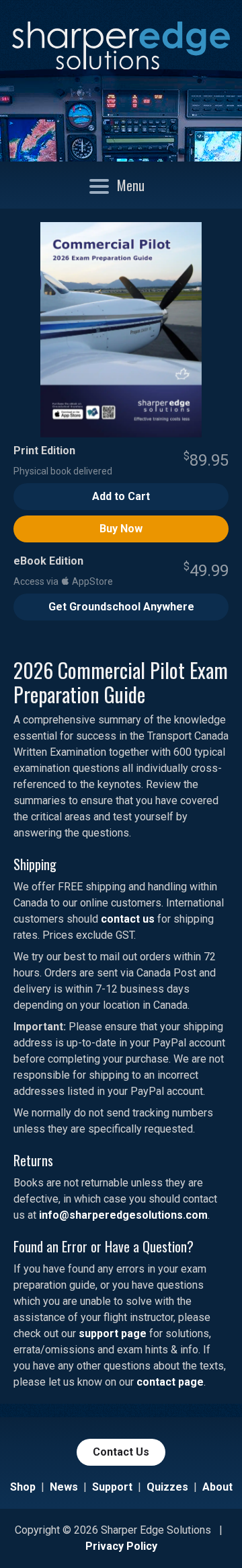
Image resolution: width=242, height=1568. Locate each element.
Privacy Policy (121, 1546)
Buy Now (121, 528)
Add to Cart (121, 496)
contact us (128, 919)
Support (112, 1487)
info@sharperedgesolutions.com (123, 1215)
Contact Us (121, 1452)
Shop (23, 1487)
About (217, 1487)
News (64, 1487)
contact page (170, 1382)
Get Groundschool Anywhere (121, 606)
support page (113, 1333)
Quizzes (167, 1487)
